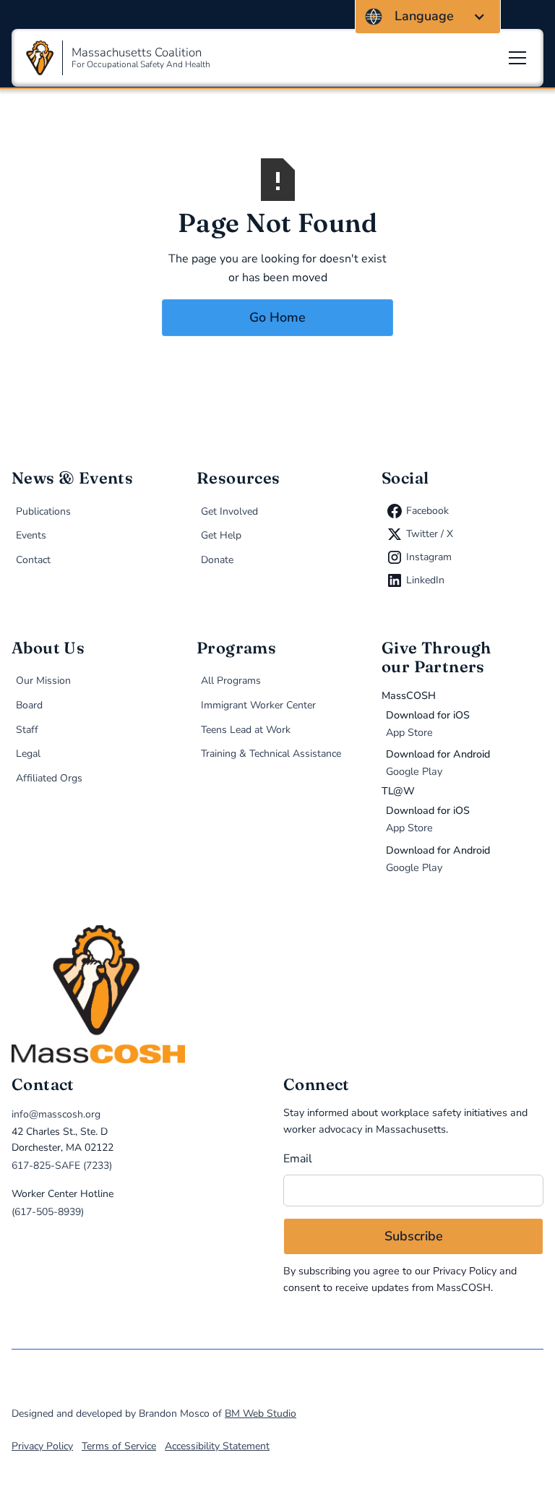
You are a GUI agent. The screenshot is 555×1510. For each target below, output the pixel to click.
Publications (43, 511)
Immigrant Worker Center (258, 705)
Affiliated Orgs (49, 778)
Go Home (277, 317)
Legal (28, 753)
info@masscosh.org (56, 1114)
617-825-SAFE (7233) (62, 1165)
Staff (27, 730)
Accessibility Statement (217, 1446)
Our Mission (43, 680)
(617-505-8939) (48, 1212)
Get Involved (229, 511)
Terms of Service (119, 1446)
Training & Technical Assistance (271, 753)
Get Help (221, 535)
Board (29, 705)
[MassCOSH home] (277, 994)
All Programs (231, 680)
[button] (428, 16)
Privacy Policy (464, 1271)
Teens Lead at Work (246, 730)
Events (31, 535)
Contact (33, 560)
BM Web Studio (260, 1413)
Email (297, 1159)
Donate (217, 560)
